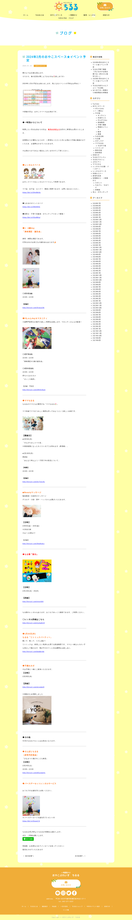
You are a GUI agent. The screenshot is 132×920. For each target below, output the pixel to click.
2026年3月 (97, 212)
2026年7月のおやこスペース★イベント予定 (101, 81)
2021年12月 (97, 331)
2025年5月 (97, 236)
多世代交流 (97, 176)
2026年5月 (97, 208)
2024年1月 (97, 273)
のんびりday (102, 120)
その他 (97, 113)
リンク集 (66, 910)
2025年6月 (97, 233)
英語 (99, 134)
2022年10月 (97, 308)
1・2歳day (99, 111)
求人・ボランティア (100, 192)
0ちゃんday (99, 108)
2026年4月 (97, 210)
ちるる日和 (99, 136)
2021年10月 (97, 335)
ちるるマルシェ (99, 159)
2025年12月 (97, 219)
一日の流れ (64, 906)
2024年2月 (97, 270)
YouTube (96, 104)
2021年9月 (97, 338)
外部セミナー (98, 173)
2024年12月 (97, 247)
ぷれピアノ (97, 162)
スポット (98, 183)
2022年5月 (97, 319)
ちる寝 (97, 138)
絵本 (99, 131)
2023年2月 (97, 298)
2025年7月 (97, 231)
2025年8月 (97, 229)
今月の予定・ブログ (66, 18)
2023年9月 (97, 282)
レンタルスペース (99, 171)
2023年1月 (97, 301)
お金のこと (102, 118)
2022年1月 (97, 328)
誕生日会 (98, 150)
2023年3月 (97, 296)
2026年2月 (97, 215)
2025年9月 (97, 226)
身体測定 (98, 152)
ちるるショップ (77, 906)
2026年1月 (97, 217)
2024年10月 (97, 252)
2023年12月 (97, 275)
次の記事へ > (80, 856)
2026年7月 (97, 203)
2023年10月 (97, 280)
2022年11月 (97, 305)
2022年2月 (97, 326)
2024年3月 (97, 268)
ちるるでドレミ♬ (99, 157)
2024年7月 (97, 259)
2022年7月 (97, 315)
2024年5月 (97, 264)
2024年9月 (97, 254)
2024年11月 (97, 250)
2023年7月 (97, 287)
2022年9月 (97, 310)
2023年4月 (97, 294)
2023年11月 (97, 277)
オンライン (102, 115)
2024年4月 (97, 266)
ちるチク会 (102, 145)
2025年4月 (97, 238)
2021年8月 (97, 340)
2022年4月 (97, 322)
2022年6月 (97, 317)
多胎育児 (101, 122)
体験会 (97, 190)
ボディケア (99, 141)
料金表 (54, 906)
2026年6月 (97, 205)
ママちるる (99, 143)
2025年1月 (97, 245)
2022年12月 (97, 303)
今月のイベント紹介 (93, 906)
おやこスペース (99, 106)
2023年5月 (97, 291)
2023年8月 (97, 284)
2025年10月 (97, 224)
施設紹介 (45, 906)
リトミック (99, 148)
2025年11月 (97, 222)
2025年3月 (97, 240)
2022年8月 (97, 312)
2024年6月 (97, 261)
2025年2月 (97, 243)
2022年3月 (97, 324)
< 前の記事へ (28, 856)
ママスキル (97, 164)
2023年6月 (97, 289)
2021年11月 (97, 333)
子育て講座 (102, 125)
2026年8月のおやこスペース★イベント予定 (101, 65)
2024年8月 (97, 257)
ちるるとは (34, 906)
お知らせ (96, 155)
